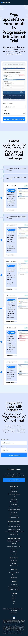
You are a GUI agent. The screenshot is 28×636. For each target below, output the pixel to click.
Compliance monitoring (14, 529)
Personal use (14, 584)
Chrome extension (14, 572)
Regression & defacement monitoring (14, 531)
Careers (14, 598)
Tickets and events (14, 517)
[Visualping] (5, 2)
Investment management (14, 541)
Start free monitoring (14, 455)
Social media (14, 504)
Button (14, 575)
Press (14, 601)
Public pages (14, 577)
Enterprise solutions (14, 589)
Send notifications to (8, 103)
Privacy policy (14, 610)
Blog (14, 603)
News (14, 496)
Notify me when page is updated (14, 119)
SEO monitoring (14, 534)
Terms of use (14, 612)
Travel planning (14, 514)
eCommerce (14, 548)
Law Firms (14, 543)
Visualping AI (14, 563)
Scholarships (14, 512)
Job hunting (14, 499)
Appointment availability (14, 494)
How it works (14, 560)
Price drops (14, 491)
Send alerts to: (4, 439)
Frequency (5, 110)
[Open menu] (25, 2)
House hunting (14, 502)
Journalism (14, 554)
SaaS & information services (14, 546)
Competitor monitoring (14, 524)
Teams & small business (14, 586)
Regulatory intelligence (14, 526)
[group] (14, 83)
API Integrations (14, 565)
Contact (14, 596)
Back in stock (14, 489)
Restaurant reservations (14, 509)
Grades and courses (14, 507)
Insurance (14, 551)
